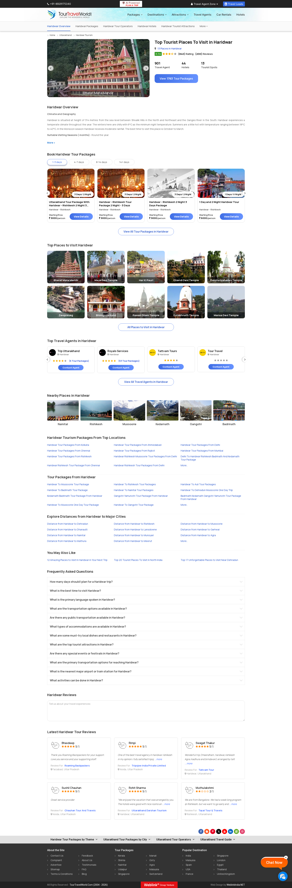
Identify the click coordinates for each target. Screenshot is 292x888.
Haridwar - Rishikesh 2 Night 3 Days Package (168, 203)
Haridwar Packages (87, 26)
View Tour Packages (176, 78)
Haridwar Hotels (147, 26)
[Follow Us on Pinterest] (212, 831)
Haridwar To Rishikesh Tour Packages (135, 484)
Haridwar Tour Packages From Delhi (200, 444)
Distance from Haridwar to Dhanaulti (67, 529)
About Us (87, 860)
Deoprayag (66, 315)
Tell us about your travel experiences (69, 703)
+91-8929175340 (60, 3)
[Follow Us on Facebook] (200, 831)
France (189, 873)
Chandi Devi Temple (186, 280)
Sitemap (55, 869)
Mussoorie (129, 424)
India (188, 855)
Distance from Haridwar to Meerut (133, 541)
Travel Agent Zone (205, 4)
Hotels (240, 14)
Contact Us (57, 855)
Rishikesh (96, 424)
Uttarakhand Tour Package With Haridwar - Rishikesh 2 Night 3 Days (69, 205)
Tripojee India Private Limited (149, 765)
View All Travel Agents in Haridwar (146, 382)
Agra (152, 864)
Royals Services (117, 351)
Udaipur (122, 869)
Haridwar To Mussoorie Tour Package (68, 484)
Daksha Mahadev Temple (226, 280)
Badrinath (229, 424)
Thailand (222, 869)
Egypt (220, 864)
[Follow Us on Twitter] (218, 831)
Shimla (121, 860)
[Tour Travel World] (69, 14)
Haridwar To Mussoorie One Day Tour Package (73, 504)
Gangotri (196, 424)
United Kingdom (226, 873)
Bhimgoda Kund (106, 315)
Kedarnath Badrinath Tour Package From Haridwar (74, 495)
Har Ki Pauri (146, 280)
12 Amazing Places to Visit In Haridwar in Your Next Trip (77, 560)
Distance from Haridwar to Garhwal (200, 529)
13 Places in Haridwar (169, 48)
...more (158, 759)
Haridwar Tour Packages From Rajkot (134, 450)
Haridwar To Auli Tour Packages (198, 484)
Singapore (124, 873)
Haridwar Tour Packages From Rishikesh (69, 456)
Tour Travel (215, 351)
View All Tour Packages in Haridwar (146, 231)
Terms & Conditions (62, 873)
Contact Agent (71, 367)
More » (51, 142)
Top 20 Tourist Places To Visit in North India (138, 560)
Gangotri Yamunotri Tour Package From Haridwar (141, 495)
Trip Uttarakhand (68, 351)
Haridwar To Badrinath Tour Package (67, 490)
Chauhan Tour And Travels (80, 810)
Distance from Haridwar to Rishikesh (134, 523)
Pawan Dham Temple (146, 315)
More (203, 26)
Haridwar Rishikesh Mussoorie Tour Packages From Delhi (145, 456)
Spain (189, 864)
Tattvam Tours (167, 351)
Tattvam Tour (206, 769)
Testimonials (89, 864)
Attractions (179, 14)
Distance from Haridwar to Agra (198, 535)
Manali (152, 855)
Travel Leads (235, 4)
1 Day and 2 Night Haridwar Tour (219, 202)
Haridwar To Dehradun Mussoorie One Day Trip (207, 490)
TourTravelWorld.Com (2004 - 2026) (89, 884)
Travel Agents (202, 14)
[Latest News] (206, 831)
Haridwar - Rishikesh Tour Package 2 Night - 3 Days (115, 203)
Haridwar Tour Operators (118, 26)
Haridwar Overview (58, 26)
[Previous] (50, 68)
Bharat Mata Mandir (66, 280)
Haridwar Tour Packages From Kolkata (68, 444)
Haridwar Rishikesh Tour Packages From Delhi (139, 465)
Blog (84, 873)
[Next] (146, 68)
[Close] (286, 857)
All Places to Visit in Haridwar (146, 327)
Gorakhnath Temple (186, 315)
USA (188, 869)
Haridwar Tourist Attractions (178, 26)
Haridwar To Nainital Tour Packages (133, 490)
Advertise (56, 864)
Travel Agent (162, 65)
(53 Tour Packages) (129, 360)
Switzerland (155, 873)
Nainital (63, 424)
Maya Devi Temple (105, 280)
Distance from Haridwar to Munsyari (134, 535)
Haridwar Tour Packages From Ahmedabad (137, 444)
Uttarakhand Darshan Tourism (149, 810)
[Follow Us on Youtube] (224, 831)
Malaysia (154, 869)
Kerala (121, 855)
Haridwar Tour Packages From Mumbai (202, 450)
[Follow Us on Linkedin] (230, 831)
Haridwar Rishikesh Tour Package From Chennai (73, 465)
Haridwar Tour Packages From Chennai (68, 450)
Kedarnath (162, 424)
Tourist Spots (209, 65)
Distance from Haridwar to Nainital (66, 535)
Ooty (152, 860)
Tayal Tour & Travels (210, 810)
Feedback (87, 855)
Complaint (56, 860)
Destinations (156, 14)
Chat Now (274, 862)
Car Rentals (223, 14)
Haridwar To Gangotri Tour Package (134, 504)
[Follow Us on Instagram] (242, 831)
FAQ (84, 869)
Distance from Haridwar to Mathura (66, 541)
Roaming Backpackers (77, 765)
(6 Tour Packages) (79, 360)
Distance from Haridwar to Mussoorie (202, 523)
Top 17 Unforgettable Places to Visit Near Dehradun (209, 560)
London (221, 860)
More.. (184, 465)
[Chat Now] (282, 876)
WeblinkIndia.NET (236, 884)
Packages (133, 14)
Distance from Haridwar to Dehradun (67, 523)
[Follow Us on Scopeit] (236, 831)
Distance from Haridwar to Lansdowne (135, 529)
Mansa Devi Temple (226, 315)
